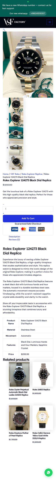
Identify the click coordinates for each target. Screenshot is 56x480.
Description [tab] (14, 236)
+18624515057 (38, 13)
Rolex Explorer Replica (32, 174)
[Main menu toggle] (50, 22)
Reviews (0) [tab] (14, 239)
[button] (4, 29)
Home (5, 174)
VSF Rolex (15, 174)
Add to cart (28, 218)
